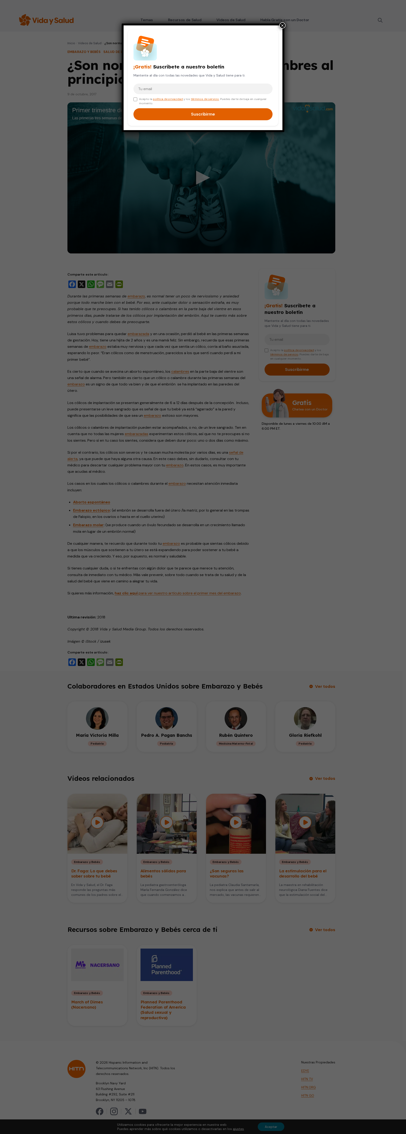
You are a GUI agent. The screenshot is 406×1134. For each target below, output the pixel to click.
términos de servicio (205, 99)
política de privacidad (168, 99)
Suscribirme (203, 114)
